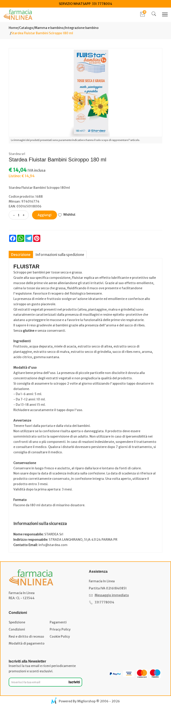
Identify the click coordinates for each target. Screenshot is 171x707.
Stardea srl (17, 154)
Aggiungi (44, 215)
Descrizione (21, 254)
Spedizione (17, 622)
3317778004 (104, 602)
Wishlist (69, 215)
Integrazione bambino (82, 28)
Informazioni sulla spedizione (59, 254)
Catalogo (26, 28)
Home (13, 28)
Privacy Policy (60, 629)
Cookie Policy (60, 637)
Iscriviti (74, 682)
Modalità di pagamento (27, 643)
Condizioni (17, 629)
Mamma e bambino (49, 28)
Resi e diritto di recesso (26, 637)
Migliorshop (86, 701)
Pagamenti (58, 622)
